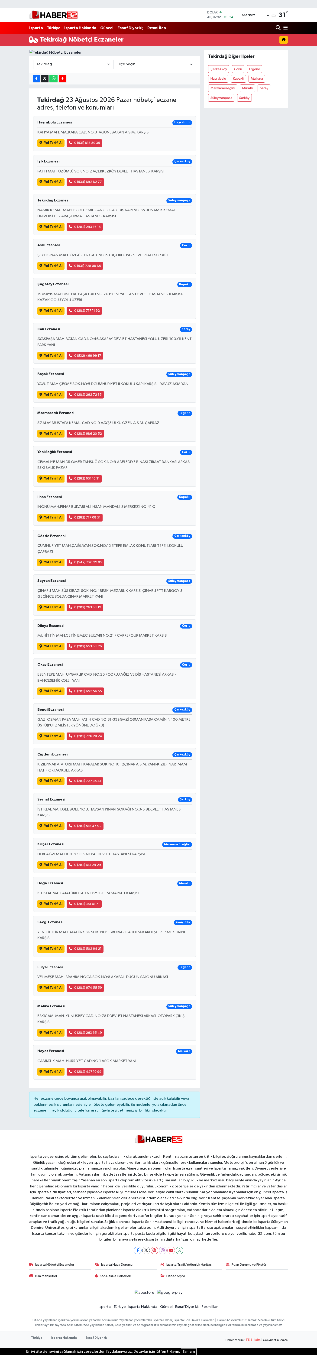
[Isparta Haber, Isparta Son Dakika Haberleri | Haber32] (53, 15)
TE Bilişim (253, 1340)
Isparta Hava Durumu (117, 1264)
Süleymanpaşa (221, 98)
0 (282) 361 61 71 (87, 904)
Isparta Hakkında (80, 28)
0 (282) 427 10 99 (87, 1071)
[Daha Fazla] (62, 78)
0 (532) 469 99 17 (87, 355)
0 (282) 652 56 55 (88, 691)
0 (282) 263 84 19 (87, 607)
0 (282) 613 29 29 (87, 865)
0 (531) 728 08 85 (87, 266)
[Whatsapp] (179, 1250)
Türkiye (53, 28)
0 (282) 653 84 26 (88, 646)
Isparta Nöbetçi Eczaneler (54, 1264)
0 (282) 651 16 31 (87, 478)
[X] (146, 1250)
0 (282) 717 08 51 (87, 517)
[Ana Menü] (284, 28)
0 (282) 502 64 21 (87, 948)
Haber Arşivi (175, 1276)
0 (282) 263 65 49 (88, 1032)
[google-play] (170, 1293)
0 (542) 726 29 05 (88, 562)
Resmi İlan (156, 28)
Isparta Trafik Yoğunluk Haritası (189, 1264)
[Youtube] (171, 1250)
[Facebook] (138, 1250)
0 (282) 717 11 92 (87, 310)
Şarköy (244, 98)
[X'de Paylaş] (45, 78)
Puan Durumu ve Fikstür (249, 1264)
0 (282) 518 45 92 (87, 826)
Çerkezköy (218, 69)
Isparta (36, 28)
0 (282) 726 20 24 (88, 736)
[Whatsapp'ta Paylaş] (53, 78)
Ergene (254, 69)
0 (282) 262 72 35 (88, 394)
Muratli (247, 88)
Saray (264, 88)
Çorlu (238, 69)
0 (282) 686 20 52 (88, 433)
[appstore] (144, 1293)
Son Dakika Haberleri (115, 1276)
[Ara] (278, 28)
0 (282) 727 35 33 (87, 781)
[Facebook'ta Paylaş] (36, 78)
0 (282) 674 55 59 (88, 987)
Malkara (257, 78)
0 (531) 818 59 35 (87, 143)
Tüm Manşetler (46, 1276)
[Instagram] (163, 1250)
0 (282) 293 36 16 (87, 227)
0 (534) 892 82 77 (88, 182)
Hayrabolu (218, 78)
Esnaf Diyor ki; (130, 28)
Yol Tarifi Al (53, 143)
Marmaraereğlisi (222, 88)
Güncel (106, 28)
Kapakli (238, 78)
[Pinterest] (154, 1250)
